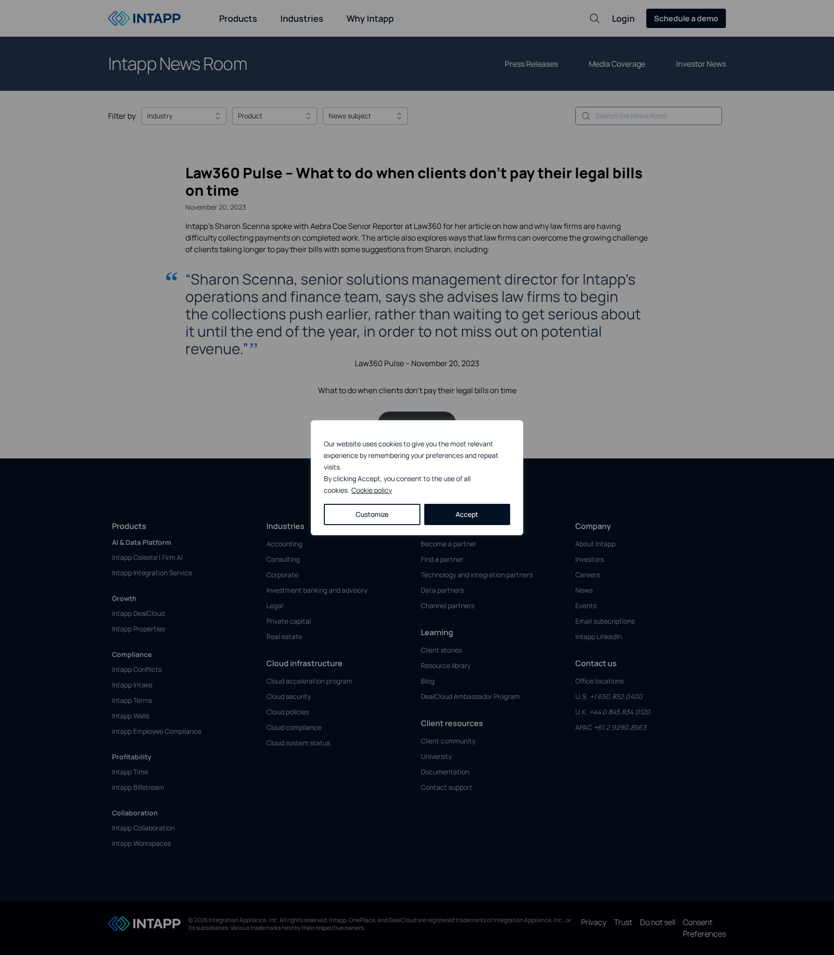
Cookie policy (371, 490)
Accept (467, 514)
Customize (372, 514)
